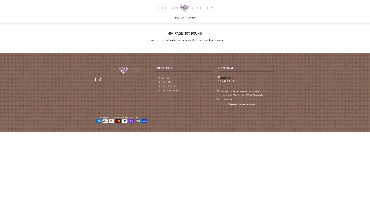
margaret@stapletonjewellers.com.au (238, 104)
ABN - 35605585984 (170, 90)
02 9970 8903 (227, 99)
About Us (179, 17)
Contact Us (166, 82)
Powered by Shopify (129, 118)
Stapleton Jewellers (110, 118)
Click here (197, 40)
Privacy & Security (169, 86)
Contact (192, 17)
